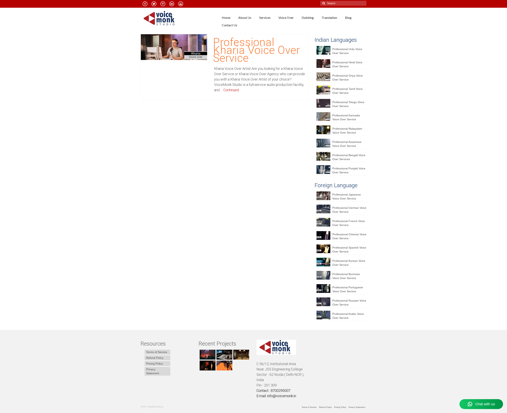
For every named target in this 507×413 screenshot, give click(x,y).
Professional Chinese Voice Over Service (349, 236)
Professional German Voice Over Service (349, 209)
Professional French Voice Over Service (348, 223)
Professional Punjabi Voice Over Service (348, 170)
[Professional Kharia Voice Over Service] (174, 46)
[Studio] (207, 365)
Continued (231, 90)
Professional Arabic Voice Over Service (348, 315)
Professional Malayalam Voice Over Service (347, 130)
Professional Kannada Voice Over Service (346, 117)
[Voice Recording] (240, 355)
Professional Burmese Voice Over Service (346, 276)
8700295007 (281, 390)
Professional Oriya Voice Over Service (347, 77)
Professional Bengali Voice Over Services (348, 157)
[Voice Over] (223, 365)
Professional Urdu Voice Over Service (347, 51)
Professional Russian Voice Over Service (349, 302)
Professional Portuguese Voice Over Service (347, 289)
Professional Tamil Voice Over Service (347, 90)
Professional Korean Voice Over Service (348, 262)
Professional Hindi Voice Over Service (347, 64)
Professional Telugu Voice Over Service (348, 104)
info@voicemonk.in (281, 396)
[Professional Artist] (223, 355)
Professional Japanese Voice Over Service (346, 196)
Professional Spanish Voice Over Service (349, 249)
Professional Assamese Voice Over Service (346, 143)
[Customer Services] (207, 355)
